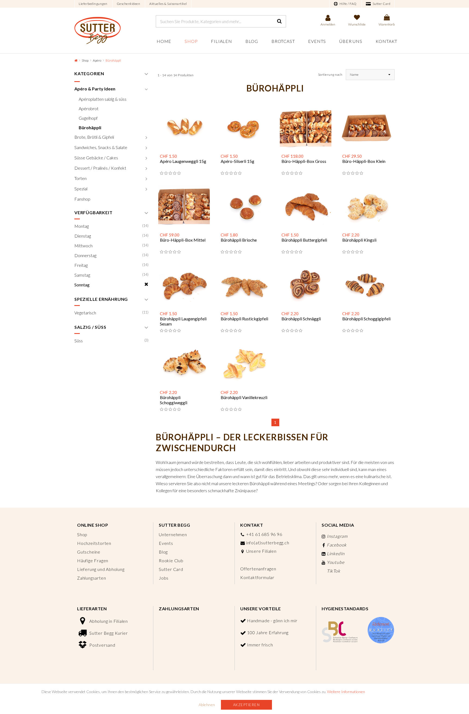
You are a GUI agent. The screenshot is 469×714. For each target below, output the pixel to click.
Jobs (164, 577)
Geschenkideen (128, 4)
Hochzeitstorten (94, 543)
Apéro (97, 60)
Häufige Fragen (92, 560)
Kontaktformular (257, 577)
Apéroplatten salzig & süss (102, 99)
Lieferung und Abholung (101, 569)
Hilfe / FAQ (348, 4)
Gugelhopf (88, 118)
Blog (251, 41)
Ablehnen (207, 704)
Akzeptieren (246, 705)
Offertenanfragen (258, 568)
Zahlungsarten (91, 577)
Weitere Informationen (346, 691)
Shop (191, 41)
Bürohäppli (90, 127)
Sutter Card (381, 4)
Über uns (350, 41)
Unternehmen (173, 534)
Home (164, 41)
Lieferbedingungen (93, 4)
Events (317, 41)
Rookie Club (171, 560)
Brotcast (283, 41)
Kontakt (387, 41)
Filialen (221, 41)
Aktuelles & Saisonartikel (168, 4)
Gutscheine (88, 551)
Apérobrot (89, 108)
